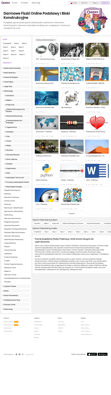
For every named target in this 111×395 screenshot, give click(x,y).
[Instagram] (22, 354)
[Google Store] (102, 354)
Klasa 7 (13, 51)
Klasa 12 (6, 58)
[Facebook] (19, 354)
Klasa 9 (5, 54)
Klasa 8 (21, 51)
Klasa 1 (16, 43)
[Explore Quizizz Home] (5, 3)
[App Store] (92, 354)
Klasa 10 (13, 54)
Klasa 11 (22, 54)
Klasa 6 (5, 51)
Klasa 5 (21, 47)
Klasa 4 (13, 47)
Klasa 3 (5, 47)
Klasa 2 (24, 43)
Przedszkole (7, 43)
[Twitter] (16, 354)
